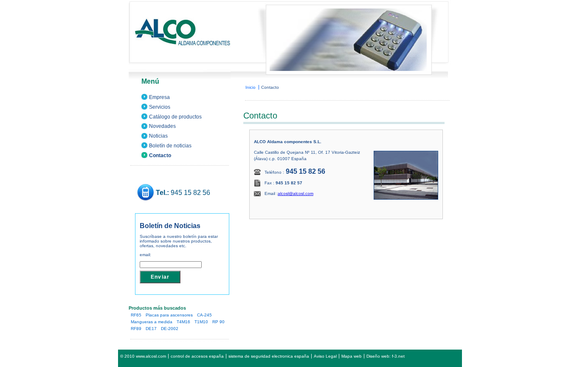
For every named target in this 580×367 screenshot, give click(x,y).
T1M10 (201, 321)
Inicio (250, 87)
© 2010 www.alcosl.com (143, 356)
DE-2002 (169, 328)
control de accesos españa (197, 356)
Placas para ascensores (169, 315)
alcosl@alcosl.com (295, 193)
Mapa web (351, 356)
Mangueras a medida (151, 321)
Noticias (158, 136)
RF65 (136, 315)
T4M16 (183, 321)
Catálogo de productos (175, 117)
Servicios (159, 107)
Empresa (159, 97)
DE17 (151, 328)
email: (145, 254)
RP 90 (218, 321)
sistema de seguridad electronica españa (268, 356)
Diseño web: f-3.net (385, 356)
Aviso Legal (325, 356)
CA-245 (204, 315)
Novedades (162, 126)
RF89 (136, 328)
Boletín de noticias (170, 146)
